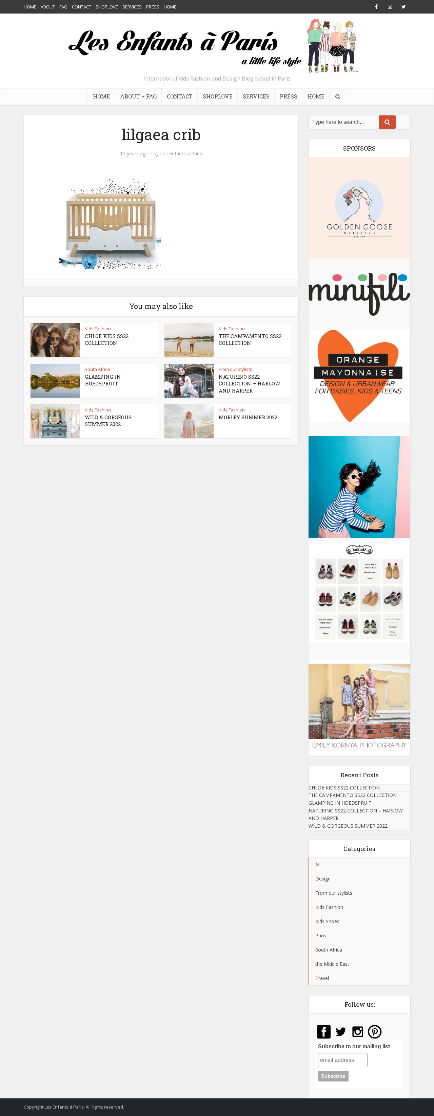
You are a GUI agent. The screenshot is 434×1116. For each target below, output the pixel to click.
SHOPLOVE (107, 7)
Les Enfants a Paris (181, 154)
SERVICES (132, 7)
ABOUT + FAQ (54, 7)
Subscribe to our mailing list (354, 1046)
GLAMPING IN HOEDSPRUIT (103, 380)
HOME (30, 7)
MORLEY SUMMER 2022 (248, 417)
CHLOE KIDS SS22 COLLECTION (107, 339)
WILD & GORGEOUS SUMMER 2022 (108, 420)
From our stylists (235, 369)
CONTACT (81, 7)
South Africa (97, 369)
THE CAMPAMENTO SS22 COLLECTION (250, 339)
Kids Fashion (98, 329)
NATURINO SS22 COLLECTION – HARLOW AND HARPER (249, 383)
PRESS (152, 7)
